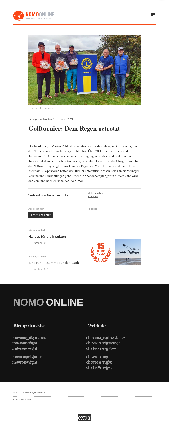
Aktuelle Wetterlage (106, 343)
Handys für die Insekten (47, 236)
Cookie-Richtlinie (22, 399)
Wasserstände (102, 362)
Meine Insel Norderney (108, 337)
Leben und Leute (41, 215)
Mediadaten (25, 362)
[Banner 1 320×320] (101, 225)
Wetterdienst (101, 356)
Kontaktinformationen (32, 337)
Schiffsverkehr (102, 367)
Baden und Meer (104, 348)
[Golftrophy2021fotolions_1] (84, 70)
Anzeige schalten (29, 356)
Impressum (25, 348)
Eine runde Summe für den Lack (53, 263)
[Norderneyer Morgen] (33, 16)
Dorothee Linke (57, 195)
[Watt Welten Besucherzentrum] (128, 252)
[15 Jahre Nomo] (101, 252)
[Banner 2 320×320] (128, 225)
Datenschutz (26, 343)
